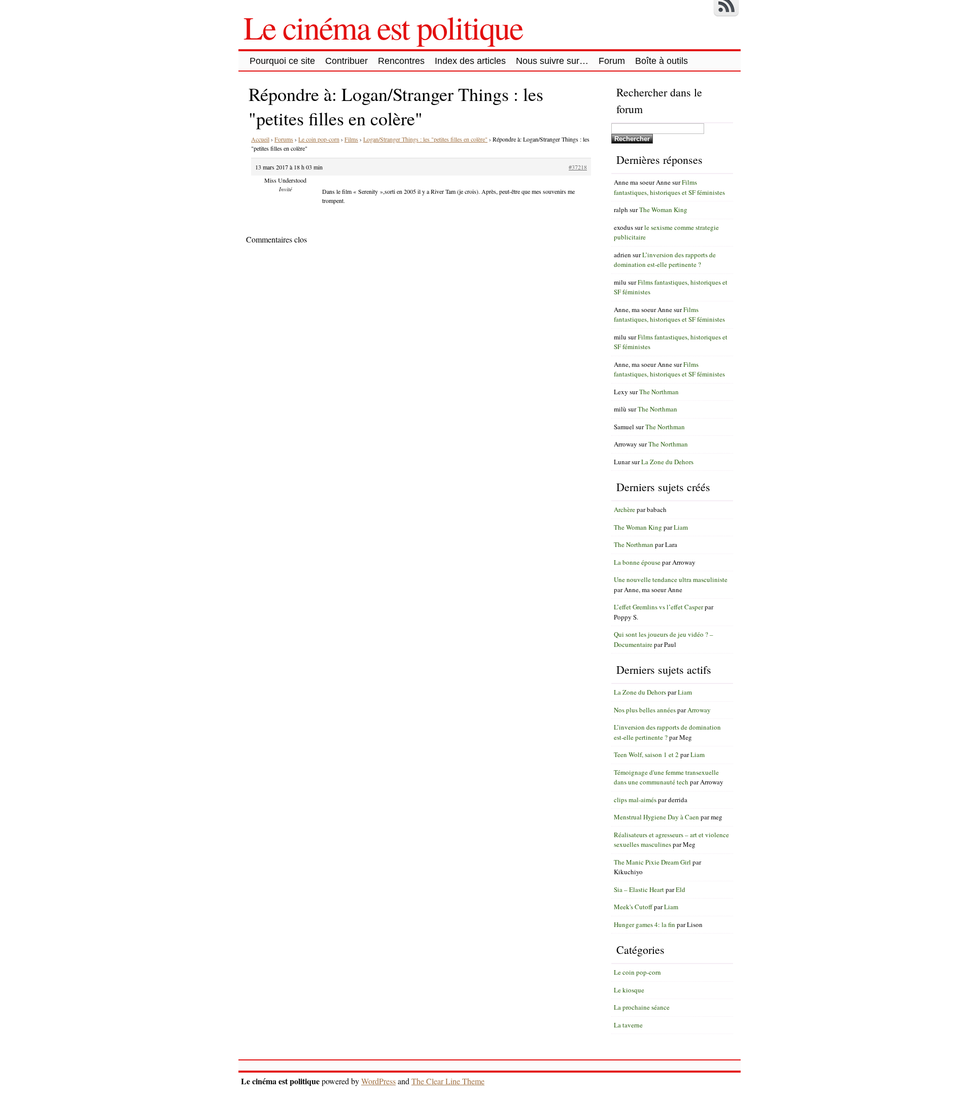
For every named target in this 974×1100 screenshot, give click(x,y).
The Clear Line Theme (447, 1081)
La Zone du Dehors (667, 461)
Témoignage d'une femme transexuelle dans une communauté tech (666, 777)
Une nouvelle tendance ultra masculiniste (670, 579)
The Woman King (663, 209)
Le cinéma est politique (383, 27)
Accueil (260, 139)
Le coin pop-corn (318, 139)
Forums (283, 139)
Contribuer (346, 61)
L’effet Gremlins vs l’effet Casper (658, 606)
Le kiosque (629, 989)
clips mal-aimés (635, 799)
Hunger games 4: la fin (644, 924)
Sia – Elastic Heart (639, 889)
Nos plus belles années (645, 709)
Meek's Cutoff (633, 906)
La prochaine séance (642, 1007)
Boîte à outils (661, 61)
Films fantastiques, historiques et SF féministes (669, 187)
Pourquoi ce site (282, 61)
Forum (612, 61)
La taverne (628, 1024)
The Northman (659, 391)
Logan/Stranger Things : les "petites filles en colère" (425, 139)
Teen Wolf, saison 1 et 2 (646, 754)
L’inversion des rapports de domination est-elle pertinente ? (665, 259)
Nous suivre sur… (552, 61)
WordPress (378, 1081)
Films (351, 139)
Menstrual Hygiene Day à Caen (656, 816)
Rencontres (401, 61)
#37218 (578, 167)
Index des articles (470, 61)
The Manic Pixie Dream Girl (652, 862)
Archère (624, 509)
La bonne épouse (637, 562)
